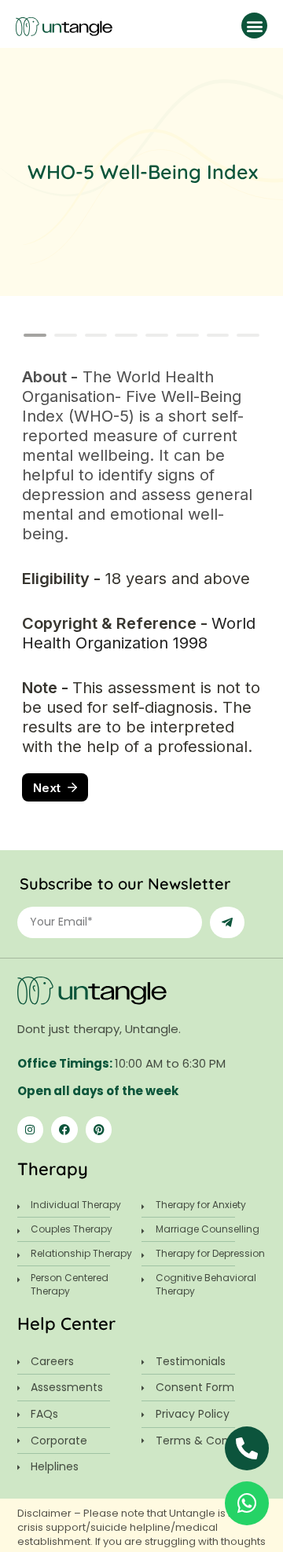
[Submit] (227, 922)
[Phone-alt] (247, 1448)
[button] (254, 25)
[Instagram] (30, 1129)
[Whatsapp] (247, 1503)
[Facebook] (64, 1129)
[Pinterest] (99, 1129)
